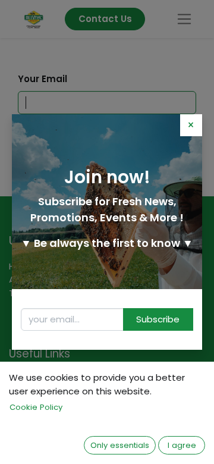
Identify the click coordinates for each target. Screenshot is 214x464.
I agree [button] (182, 445)
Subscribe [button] (158, 319)
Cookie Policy (36, 407)
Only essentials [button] (119, 445)
